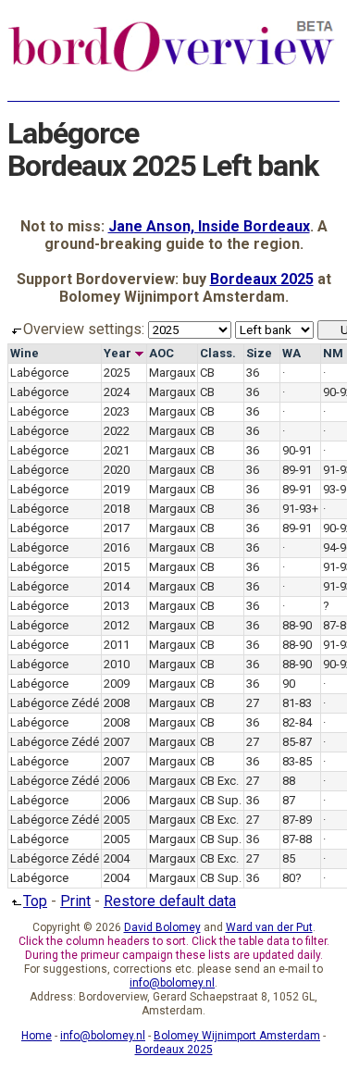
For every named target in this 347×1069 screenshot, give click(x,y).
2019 (117, 489)
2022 (117, 431)
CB (207, 372)
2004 (117, 858)
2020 (117, 470)
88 (288, 781)
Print (75, 901)
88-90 (297, 625)
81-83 (297, 703)
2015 (117, 567)
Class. (218, 353)
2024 (117, 392)
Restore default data (170, 901)
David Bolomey (162, 927)
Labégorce (39, 372)
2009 (117, 683)
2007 (117, 742)
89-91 (297, 470)
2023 (117, 411)
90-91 (297, 450)
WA (291, 353)
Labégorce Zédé (54, 703)
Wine (24, 353)
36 (252, 372)
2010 (117, 664)
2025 (117, 372)
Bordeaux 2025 (262, 279)
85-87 (297, 742)
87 (288, 800)
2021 (117, 450)
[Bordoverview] (171, 69)
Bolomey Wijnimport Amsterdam (237, 1035)
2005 (117, 820)
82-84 (297, 722)
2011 (117, 645)
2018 (117, 509)
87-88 (297, 839)
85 (288, 858)
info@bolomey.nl (172, 982)
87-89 (297, 820)
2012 (117, 625)
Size (259, 353)
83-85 (297, 761)
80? (292, 878)
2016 (117, 547)
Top (35, 901)
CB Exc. (219, 781)
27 (252, 703)
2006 (117, 781)
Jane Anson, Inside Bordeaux (209, 226)
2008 (117, 703)
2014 (117, 586)
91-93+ (300, 509)
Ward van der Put (269, 927)
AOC (161, 353)
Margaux (172, 372)
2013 (117, 606)
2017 (117, 528)
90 (288, 683)
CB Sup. (221, 800)
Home (36, 1035)
